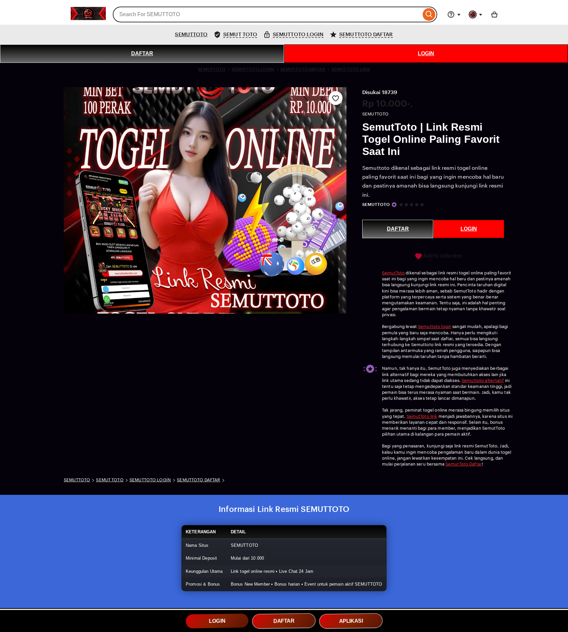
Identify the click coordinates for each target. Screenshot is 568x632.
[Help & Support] (454, 14)
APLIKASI (351, 621)
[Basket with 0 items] (494, 14)
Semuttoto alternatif (483, 380)
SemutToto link (422, 416)
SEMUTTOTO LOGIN (253, 69)
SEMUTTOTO (191, 34)
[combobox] (267, 14)
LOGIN (426, 53)
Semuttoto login (434, 326)
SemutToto (393, 272)
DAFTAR (142, 53)
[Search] (429, 14)
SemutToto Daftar (463, 464)
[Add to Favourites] (336, 98)
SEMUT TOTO (109, 479)
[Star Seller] (394, 204)
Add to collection (442, 256)
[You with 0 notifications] (475, 14)
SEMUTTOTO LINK (350, 69)
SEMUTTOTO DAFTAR (302, 69)
